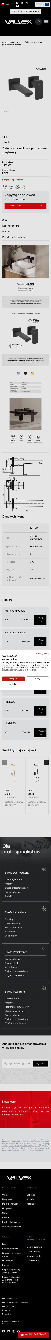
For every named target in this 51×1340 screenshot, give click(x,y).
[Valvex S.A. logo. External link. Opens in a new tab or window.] (10, 656)
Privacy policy (42, 653)
